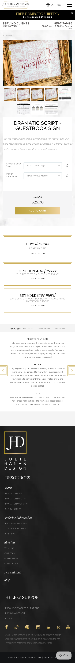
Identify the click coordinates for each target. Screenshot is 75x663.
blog (7, 580)
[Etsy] (58, 627)
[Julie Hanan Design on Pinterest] (27, 627)
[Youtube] (68, 627)
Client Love (11, 564)
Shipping (10, 534)
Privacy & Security (15, 613)
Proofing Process (16, 524)
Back (9, 35)
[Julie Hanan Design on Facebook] (6, 627)
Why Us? (9, 548)
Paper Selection (11, 175)
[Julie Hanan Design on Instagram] (38, 627)
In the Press (11, 559)
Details (28, 329)
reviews (60, 329)
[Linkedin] (48, 627)
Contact (10, 618)
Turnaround (43, 329)
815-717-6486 (63, 23)
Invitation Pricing (15, 499)
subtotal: (38, 197)
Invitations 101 (13, 494)
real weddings (12, 572)
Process (15, 329)
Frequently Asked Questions (22, 608)
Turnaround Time (15, 529)
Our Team (9, 553)
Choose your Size (13, 165)
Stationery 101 (13, 509)
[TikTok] (16, 627)
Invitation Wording (16, 504)
